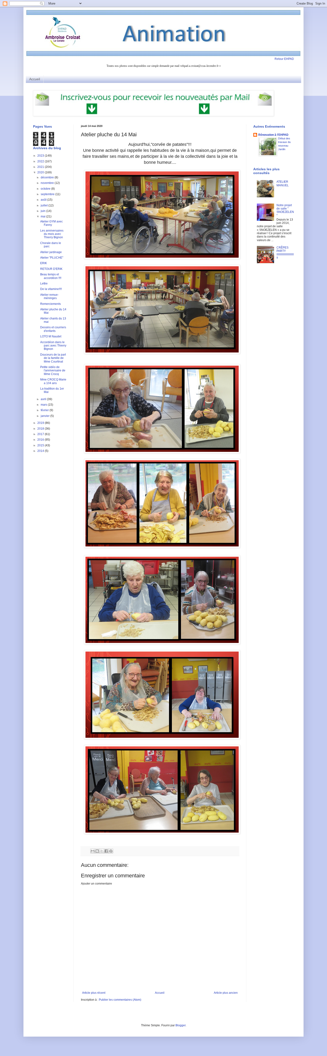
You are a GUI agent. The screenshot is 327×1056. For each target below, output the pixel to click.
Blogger (180, 1025)
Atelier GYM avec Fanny (51, 223)
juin (43, 211)
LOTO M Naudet (50, 336)
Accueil (34, 79)
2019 (41, 423)
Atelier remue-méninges (49, 296)
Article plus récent (93, 992)
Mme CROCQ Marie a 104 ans (53, 381)
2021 (41, 167)
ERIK (43, 263)
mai (43, 216)
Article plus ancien (226, 992)
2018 (41, 428)
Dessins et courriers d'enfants (53, 329)
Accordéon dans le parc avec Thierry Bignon (53, 346)
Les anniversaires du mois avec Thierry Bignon (51, 234)
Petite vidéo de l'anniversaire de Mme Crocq (52, 370)
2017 (41, 434)
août (44, 199)
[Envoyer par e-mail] (92, 851)
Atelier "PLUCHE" (51, 257)
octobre (46, 188)
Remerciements (50, 304)
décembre (48, 177)
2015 (41, 445)
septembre (48, 194)
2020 (41, 172)
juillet (44, 205)
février (45, 410)
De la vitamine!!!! (51, 289)
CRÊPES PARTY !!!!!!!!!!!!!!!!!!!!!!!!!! (285, 253)
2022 (41, 161)
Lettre (44, 283)
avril (44, 399)
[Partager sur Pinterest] (110, 851)
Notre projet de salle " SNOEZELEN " (285, 210)
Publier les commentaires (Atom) (120, 999)
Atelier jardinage (51, 252)
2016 (41, 439)
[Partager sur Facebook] (106, 851)
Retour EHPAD (284, 59)
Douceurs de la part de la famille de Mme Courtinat (53, 358)
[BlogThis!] (97, 851)
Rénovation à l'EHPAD (273, 134)
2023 (41, 155)
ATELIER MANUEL (282, 183)
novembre (48, 183)
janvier (45, 416)
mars (44, 404)
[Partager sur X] (101, 851)
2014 (41, 451)
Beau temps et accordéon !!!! (50, 276)
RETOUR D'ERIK (51, 269)
